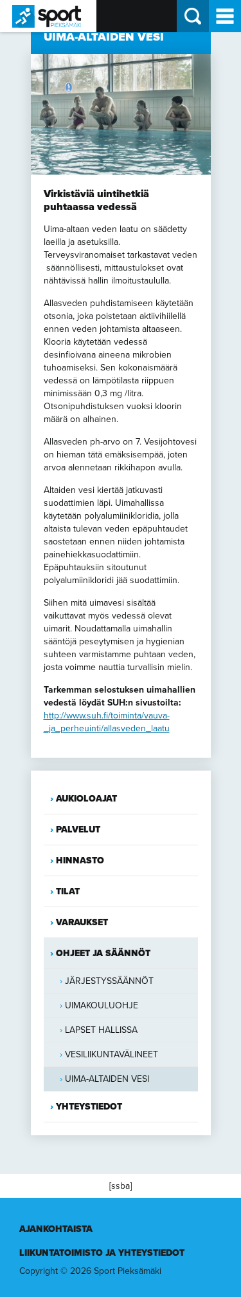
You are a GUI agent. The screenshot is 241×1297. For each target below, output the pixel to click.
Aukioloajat (86, 798)
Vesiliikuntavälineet (111, 1054)
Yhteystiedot (89, 1106)
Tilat (68, 891)
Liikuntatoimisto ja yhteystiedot (101, 1252)
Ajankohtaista (56, 1229)
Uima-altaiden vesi (107, 1078)
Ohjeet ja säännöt (103, 953)
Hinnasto (80, 860)
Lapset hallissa (101, 1029)
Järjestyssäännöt (109, 980)
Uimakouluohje (101, 1005)
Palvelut (78, 829)
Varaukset (82, 922)
